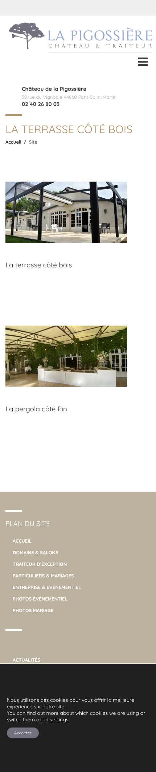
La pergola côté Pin (36, 408)
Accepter (23, 732)
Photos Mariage (33, 611)
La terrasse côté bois (38, 264)
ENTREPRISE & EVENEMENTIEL (47, 587)
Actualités (26, 660)
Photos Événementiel (40, 599)
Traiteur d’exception (40, 564)
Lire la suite (26, 287)
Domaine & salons (35, 553)
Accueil (13, 142)
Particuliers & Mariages (43, 576)
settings (59, 719)
